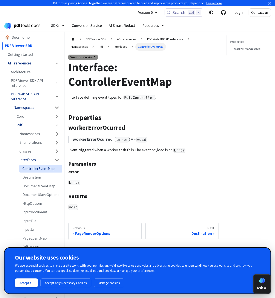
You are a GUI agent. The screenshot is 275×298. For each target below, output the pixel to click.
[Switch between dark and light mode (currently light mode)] (211, 12)
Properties (237, 42)
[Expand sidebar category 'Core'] (57, 116)
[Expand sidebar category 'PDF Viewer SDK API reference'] (57, 83)
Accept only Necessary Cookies (66, 283)
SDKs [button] (55, 25)
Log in (239, 12)
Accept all (26, 283)
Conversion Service (87, 25)
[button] (37, 108)
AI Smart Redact (122, 25)
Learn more (214, 3)
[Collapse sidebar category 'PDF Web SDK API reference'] (57, 96)
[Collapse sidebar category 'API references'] (57, 63)
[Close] (269, 3)
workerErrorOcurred (247, 49)
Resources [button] (150, 25)
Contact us (260, 12)
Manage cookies (109, 283)
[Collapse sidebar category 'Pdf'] (57, 125)
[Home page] (73, 39)
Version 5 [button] (145, 12)
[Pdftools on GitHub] (223, 12)
